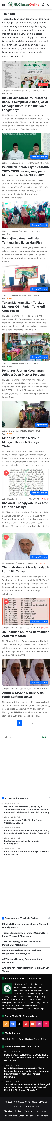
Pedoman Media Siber (14, 1116)
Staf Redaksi (9, 499)
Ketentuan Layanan (39, 1111)
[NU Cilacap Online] (23, 4)
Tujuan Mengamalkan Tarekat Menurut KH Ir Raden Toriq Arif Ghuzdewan (23, 306)
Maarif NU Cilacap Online (13, 1039)
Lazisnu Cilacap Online (36, 1039)
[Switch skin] (43, 5)
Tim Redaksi (30, 1116)
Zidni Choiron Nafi (11, 431)
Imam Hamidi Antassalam (14, 91)
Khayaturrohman (11, 163)
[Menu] (3, 5)
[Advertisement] (26, 770)
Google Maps (38, 1008)
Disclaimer (8, 1111)
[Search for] (48, 5)
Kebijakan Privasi (22, 1111)
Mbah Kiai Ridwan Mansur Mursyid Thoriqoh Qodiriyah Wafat (21, 442)
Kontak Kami (42, 1116)
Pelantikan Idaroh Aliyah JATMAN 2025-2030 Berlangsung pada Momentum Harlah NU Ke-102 (25, 171)
